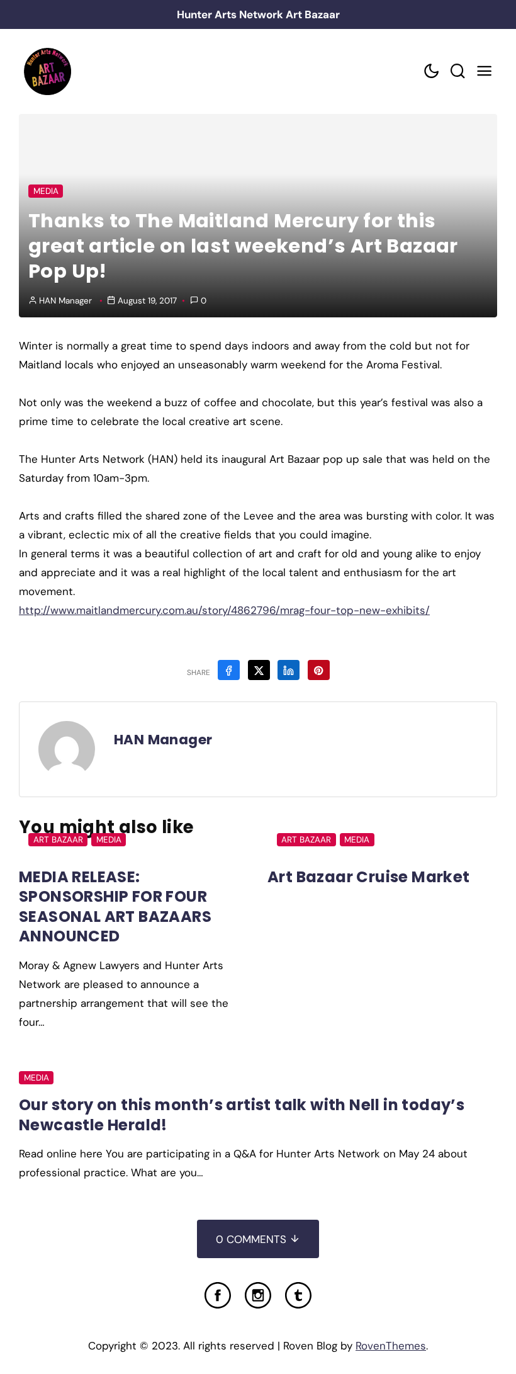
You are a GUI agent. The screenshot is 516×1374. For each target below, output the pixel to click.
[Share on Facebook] (229, 670)
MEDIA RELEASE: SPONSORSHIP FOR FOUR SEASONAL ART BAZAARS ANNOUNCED (115, 906)
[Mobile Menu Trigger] (484, 71)
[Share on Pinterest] (319, 670)
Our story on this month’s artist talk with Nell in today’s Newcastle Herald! (241, 1114)
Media (46, 191)
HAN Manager (65, 300)
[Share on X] (259, 670)
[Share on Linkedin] (289, 670)
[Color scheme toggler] (431, 71)
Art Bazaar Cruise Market (368, 876)
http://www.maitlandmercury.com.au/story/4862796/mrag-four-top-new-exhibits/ (224, 610)
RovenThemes (391, 1346)
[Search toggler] (457, 71)
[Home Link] (47, 71)
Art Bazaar (58, 839)
